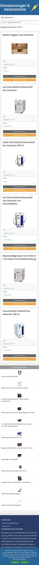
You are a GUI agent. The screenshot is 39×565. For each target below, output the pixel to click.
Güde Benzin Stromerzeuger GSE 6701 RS (13, 471)
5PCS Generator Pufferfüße (9, 376)
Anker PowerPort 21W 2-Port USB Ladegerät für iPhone (17, 412)
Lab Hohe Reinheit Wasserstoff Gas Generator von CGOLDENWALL (17, 200)
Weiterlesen (24, 562)
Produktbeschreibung (19, 76)
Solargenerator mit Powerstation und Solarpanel (16, 482)
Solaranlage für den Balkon (9, 459)
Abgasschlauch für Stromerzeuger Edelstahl (14, 388)
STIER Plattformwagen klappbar (10, 494)
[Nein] (37, 557)
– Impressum (5, 526)
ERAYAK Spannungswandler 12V (11, 437)
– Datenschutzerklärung (9, 523)
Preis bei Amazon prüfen (19, 80)
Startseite (4, 22)
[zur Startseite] (19, 7)
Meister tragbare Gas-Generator (18, 34)
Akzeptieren (15, 562)
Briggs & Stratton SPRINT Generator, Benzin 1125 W (17, 448)
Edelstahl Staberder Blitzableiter (11, 505)
